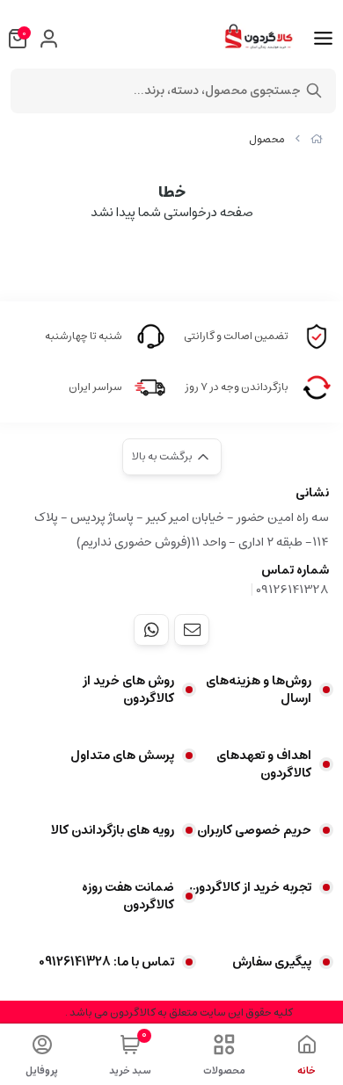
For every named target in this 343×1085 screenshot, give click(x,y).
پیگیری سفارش (271, 962)
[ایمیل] (191, 630)
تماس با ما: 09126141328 (106, 962)
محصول (267, 139)
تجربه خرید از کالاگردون (250, 887)
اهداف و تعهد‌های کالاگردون (263, 764)
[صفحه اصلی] (316, 139)
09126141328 (292, 589)
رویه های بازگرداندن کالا (112, 830)
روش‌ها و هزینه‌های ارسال (258, 689)
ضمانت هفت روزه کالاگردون (128, 896)
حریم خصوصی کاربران (254, 830)
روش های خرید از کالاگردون (128, 689)
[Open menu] (323, 38)
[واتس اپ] (151, 630)
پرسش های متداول (122, 755)
